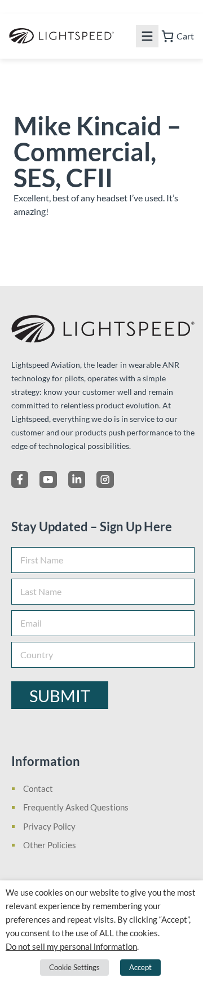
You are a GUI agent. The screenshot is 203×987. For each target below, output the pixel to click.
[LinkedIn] (76, 479)
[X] (47, 479)
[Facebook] (19, 479)
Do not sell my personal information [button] (71, 946)
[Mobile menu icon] (147, 36)
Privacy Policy (49, 826)
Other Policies (49, 845)
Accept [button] (140, 967)
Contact (38, 788)
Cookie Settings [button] (74, 967)
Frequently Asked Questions (76, 807)
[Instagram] (104, 479)
